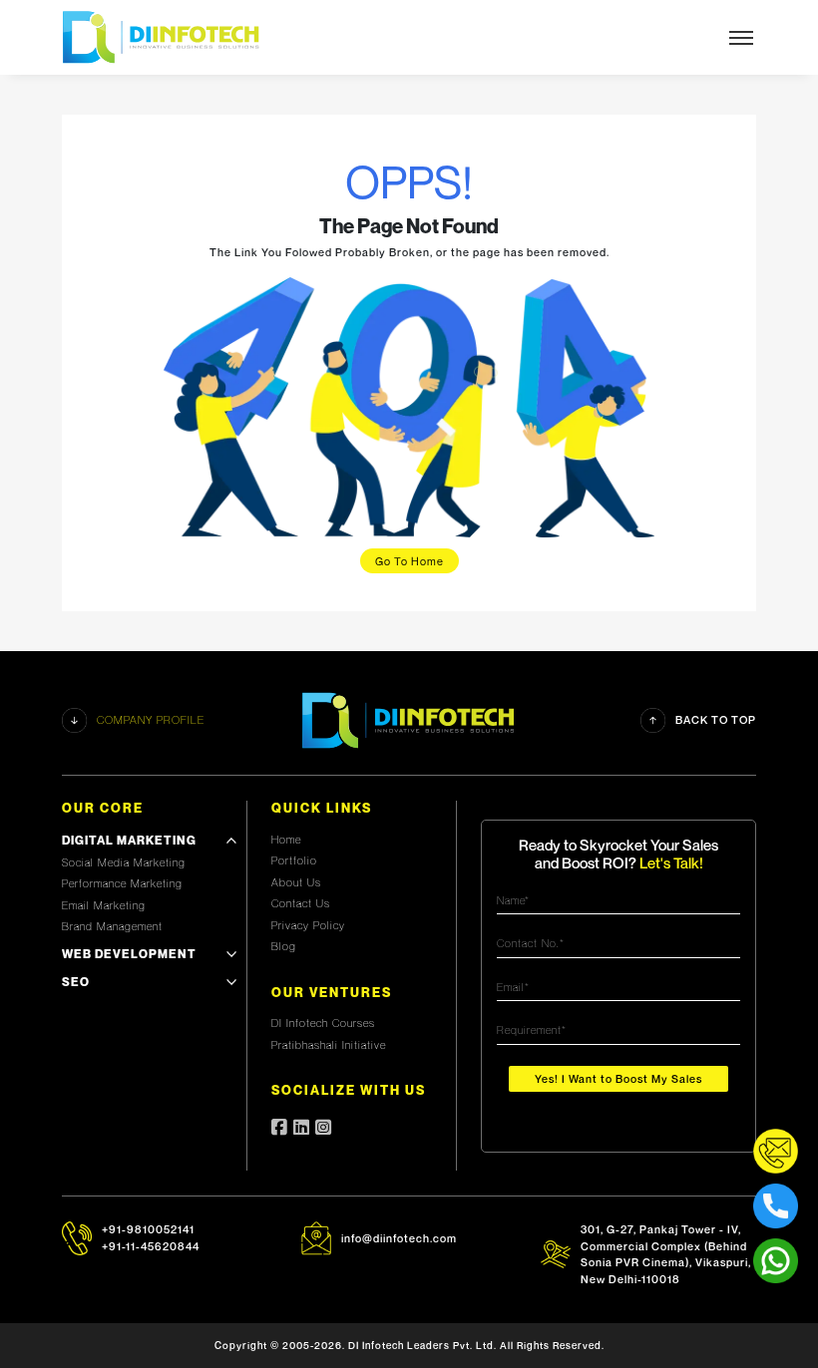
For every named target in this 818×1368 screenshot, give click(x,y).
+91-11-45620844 (151, 1245)
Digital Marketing (129, 840)
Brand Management (112, 926)
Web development (129, 953)
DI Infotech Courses (323, 1023)
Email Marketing (104, 905)
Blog (283, 946)
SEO (76, 981)
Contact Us (300, 903)
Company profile (150, 720)
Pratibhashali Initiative (328, 1045)
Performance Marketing (122, 883)
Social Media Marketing (124, 862)
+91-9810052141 (148, 1228)
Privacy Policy (308, 925)
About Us (296, 882)
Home (286, 840)
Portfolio (294, 860)
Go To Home (409, 560)
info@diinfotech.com (399, 1237)
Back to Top (715, 719)
